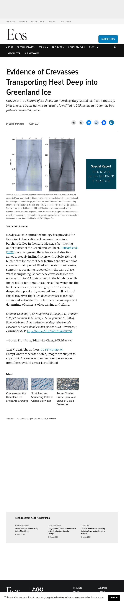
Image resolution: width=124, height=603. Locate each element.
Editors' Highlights (54, 525)
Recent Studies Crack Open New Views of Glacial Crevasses (66, 399)
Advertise (102, 587)
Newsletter (14, 53)
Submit (101, 591)
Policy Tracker (76, 47)
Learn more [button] (97, 597)
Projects (57, 47)
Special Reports (25, 47)
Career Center (37, 21)
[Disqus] (42, 468)
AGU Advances (22, 418)
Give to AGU (66, 21)
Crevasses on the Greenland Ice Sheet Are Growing (17, 397)
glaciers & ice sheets (38, 418)
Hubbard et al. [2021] (36, 218)
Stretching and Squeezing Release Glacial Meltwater (42, 397)
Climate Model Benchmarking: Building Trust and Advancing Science (93, 531)
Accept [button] (114, 597)
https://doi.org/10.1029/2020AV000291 (49, 331)
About (9, 47)
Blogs (92, 47)
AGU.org (23, 21)
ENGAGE (77, 591)
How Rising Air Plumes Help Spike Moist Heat (26, 529)
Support (108, 39)
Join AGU (52, 21)
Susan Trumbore (16, 123)
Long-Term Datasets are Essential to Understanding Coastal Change (62, 531)
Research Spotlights (22, 525)
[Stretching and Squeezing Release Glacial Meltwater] (42, 384)
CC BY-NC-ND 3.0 (52, 349)
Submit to (31, 53)
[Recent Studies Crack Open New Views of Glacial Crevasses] (68, 384)
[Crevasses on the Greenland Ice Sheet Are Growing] (17, 384)
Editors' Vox (85, 525)
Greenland (51, 418)
